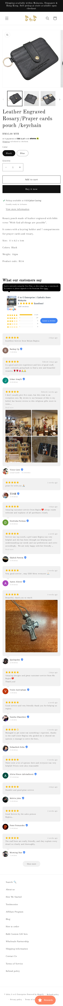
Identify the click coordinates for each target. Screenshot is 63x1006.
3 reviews (14, 497)
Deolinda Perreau (18, 521)
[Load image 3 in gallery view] (48, 98)
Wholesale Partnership (17, 941)
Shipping (6, 141)
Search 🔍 (11, 882)
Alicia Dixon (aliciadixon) (22, 774)
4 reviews (14, 382)
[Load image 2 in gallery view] (31, 98)
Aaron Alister (16, 582)
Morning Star (16, 852)
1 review (13, 352)
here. (46, 288)
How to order (12, 926)
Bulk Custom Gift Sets (17, 934)
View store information (17, 209)
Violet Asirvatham (18, 690)
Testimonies (12, 904)
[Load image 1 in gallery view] (14, 98)
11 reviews (14, 777)
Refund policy (13, 971)
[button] (7, 18)
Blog (8, 919)
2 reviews (14, 801)
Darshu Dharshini (18, 717)
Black (9, 153)
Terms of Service (14, 963)
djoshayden (15, 660)
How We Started (14, 897)
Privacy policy (16, 999)
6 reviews (14, 663)
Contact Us (11, 956)
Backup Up (14, 349)
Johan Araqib (16, 379)
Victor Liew (15, 470)
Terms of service (32, 999)
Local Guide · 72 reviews (20, 473)
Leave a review (48, 321)
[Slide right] (60, 99)
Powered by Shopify (35, 994)
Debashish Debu (17, 747)
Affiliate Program (14, 911)
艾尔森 (13, 494)
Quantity (6, 160)
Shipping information (17, 948)
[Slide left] (3, 99)
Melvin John (15, 798)
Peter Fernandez (17, 825)
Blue (22, 153)
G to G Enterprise (18, 994)
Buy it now (31, 189)
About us (10, 889)
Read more (9, 408)
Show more (31, 864)
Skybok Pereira (16, 558)
